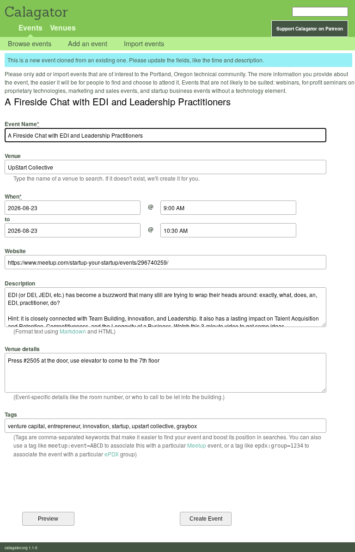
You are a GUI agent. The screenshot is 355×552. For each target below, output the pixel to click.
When (13, 196)
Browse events (29, 44)
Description (20, 283)
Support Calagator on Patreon (309, 28)
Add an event (87, 44)
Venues (63, 27)
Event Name (22, 124)
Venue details (22, 349)
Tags (11, 414)
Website (15, 251)
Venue (13, 156)
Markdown (73, 331)
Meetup (196, 445)
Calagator (36, 12)
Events (30, 27)
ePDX (111, 454)
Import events (144, 44)
